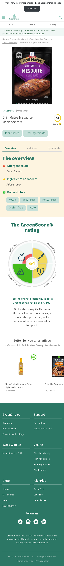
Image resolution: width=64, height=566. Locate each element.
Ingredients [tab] (53, 148)
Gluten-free (8, 494)
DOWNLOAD (32, 9)
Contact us (39, 423)
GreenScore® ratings (13, 434)
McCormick (8, 111)
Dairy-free (39, 489)
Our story (7, 423)
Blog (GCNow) (9, 428)
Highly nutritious (42, 459)
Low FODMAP (9, 506)
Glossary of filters (43, 428)
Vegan (12, 200)
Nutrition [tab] (31, 148)
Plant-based (12, 133)
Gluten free (16, 207)
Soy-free (38, 494)
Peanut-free (40, 500)
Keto (33, 207)
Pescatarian (49, 200)
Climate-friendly (42, 453)
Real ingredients (35, 133)
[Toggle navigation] (4, 17)
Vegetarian (29, 200)
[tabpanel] (32, 183)
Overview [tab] (10, 148)
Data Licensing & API (12, 453)
